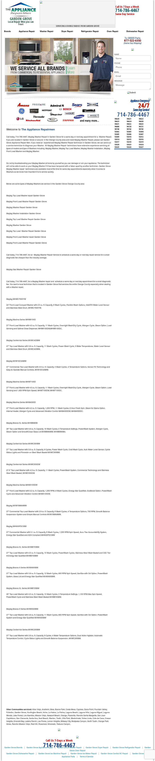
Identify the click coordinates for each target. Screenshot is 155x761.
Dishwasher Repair (135, 31)
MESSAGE (118, 80)
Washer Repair (46, 31)
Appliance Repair (27, 31)
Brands (7, 31)
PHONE (117, 63)
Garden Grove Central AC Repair (114, 753)
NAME (116, 54)
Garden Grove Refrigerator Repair (126, 747)
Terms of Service (86, 756)
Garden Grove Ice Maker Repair (84, 753)
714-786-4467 (127, 10)
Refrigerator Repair (90, 31)
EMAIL (116, 72)
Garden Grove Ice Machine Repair (52, 753)
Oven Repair (112, 31)
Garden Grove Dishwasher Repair (20, 753)
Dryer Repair (67, 31)
